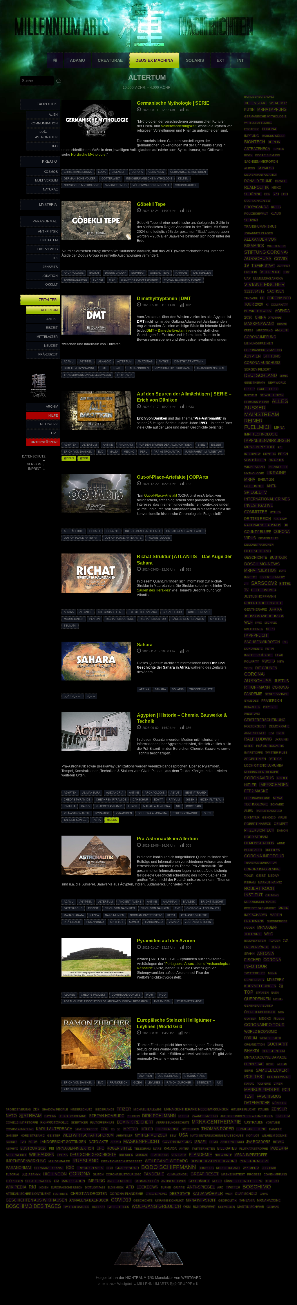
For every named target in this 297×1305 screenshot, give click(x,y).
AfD (130, 1187)
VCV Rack (178, 1155)
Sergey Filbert (257, 369)
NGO (109, 1168)
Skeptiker (79, 1122)
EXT (220, 60)
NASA (275, 992)
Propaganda (256, 207)
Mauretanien (74, 619)
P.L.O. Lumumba (263, 590)
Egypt (117, 368)
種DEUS (69, 458)
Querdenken (257, 999)
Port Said (193, 806)
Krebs (248, 330)
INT (240, 60)
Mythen (275, 512)
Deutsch (272, 1181)
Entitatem (49, 240)
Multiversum (46, 180)
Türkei (98, 279)
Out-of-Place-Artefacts (184, 531)
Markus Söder (273, 135)
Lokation (50, 275)
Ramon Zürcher (178, 1082)
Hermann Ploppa (256, 402)
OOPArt (94, 531)
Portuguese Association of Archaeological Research (106, 1001)
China (260, 317)
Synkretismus (115, 185)
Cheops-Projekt (93, 994)
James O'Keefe (86, 1129)
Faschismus (269, 1097)
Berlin (274, 142)
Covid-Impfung (275, 1174)
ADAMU (77, 60)
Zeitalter (48, 300)
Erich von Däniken (78, 451)
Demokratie (279, 726)
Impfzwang (264, 330)
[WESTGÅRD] (148, 1266)
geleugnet (254, 486)
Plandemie (200, 1154)
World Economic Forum (182, 279)
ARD (220, 1187)
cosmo (282, 324)
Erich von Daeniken (120, 908)
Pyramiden (124, 813)
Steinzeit (204, 1082)
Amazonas (145, 361)
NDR (281, 1012)
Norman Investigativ (146, 915)
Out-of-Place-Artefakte (123, 537)
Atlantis (85, 612)
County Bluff (257, 532)
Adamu (69, 361)
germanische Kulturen (188, 171)
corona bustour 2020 (123, 1174)
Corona (79, 1174)
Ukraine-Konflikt (169, 1200)
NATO (11, 1115)
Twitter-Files (276, 752)
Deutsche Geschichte (93, 1154)
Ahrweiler (124, 1135)
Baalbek (189, 901)
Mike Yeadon (276, 246)
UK (219, 1082)
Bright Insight (212, 901)
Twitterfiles (254, 973)
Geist (261, 875)
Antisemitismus (173, 1181)
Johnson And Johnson (264, 616)
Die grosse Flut (110, 612)
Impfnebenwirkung (26, 1161)
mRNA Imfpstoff (201, 1200)
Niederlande (104, 1109)
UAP (247, 278)
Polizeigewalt (256, 213)
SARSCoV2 (264, 583)
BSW (173, 1135)
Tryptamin (125, 374)
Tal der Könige (75, 819)
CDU (104, 1129)
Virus (282, 817)
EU (262, 298)
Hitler (147, 1129)
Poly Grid (264, 1083)
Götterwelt (111, 178)
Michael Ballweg (147, 1109)
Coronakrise (167, 1129)
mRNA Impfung (272, 109)
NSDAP (273, 875)
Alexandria (114, 792)
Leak (279, 655)
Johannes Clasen (258, 233)
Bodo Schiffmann (168, 1167)
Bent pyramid (195, 792)
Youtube (273, 1122)
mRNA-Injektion (260, 570)
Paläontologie (159, 537)
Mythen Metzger (151, 1135)
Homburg (206, 1168)
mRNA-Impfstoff (259, 447)
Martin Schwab (250, 1206)
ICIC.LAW (280, 518)
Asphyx (12, 1148)
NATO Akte (223, 1155)
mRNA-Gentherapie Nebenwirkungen (196, 1109)
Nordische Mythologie (88, 155)
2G (113, 1129)
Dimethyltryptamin (189, 361)
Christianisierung (78, 171)
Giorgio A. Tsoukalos (202, 908)
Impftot (250, 577)
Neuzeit (51, 345)
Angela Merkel (119, 1181)
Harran (181, 272)
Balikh (94, 272)
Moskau (141, 1155)
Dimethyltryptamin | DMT (164, 298)
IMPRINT (34, 468)
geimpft (281, 823)
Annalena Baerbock (88, 1200)
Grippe (179, 1187)
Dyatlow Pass (95, 1187)
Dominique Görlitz (126, 994)
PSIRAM (250, 882)
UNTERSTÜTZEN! (44, 442)
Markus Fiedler (262, 1089)
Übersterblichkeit (260, 1012)
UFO (54, 146)
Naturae (50, 189)
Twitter (233, 1187)
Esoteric (251, 129)
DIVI (271, 733)
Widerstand (254, 467)
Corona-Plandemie (126, 1193)
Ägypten (85, 361)
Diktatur (252, 817)
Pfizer (124, 1109)
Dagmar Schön (147, 1181)
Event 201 (266, 479)
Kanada (170, 1148)
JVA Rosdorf (258, 1142)
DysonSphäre (194, 1076)
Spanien (262, 992)
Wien (229, 1194)
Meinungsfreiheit (258, 343)
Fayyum (174, 799)
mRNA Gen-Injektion (75, 1148)
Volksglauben (186, 185)
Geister (53, 1135)
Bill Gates (227, 1148)
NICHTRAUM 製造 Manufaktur (149, 1278)
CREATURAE (110, 60)
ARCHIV (52, 406)
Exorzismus (47, 249)
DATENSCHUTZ (34, 456)
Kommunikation (44, 123)
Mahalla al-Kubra (156, 806)
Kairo (85, 806)
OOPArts (112, 531)
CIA (56, 1181)
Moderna (279, 1148)
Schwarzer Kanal (49, 1168)
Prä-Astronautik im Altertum (167, 838)
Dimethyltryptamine (79, 368)
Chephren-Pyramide (111, 799)
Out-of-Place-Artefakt (160, 495)
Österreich (270, 272)
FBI (51, 1148)
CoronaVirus (259, 778)
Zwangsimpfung (205, 1116)
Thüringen (14, 1181)
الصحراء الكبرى (73, 696)
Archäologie (74, 272)
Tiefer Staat (263, 266)
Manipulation (73, 1181)
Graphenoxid (127, 1168)
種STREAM (30, 1115)
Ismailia (69, 806)
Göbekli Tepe (151, 204)
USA (183, 1134)
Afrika (69, 612)
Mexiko (129, 451)
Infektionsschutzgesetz (121, 1161)
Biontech (254, 141)
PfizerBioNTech (259, 830)
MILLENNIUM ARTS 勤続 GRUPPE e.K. (168, 1284)
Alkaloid (104, 361)
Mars (157, 1148)
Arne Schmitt (255, 733)
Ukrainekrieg (278, 467)
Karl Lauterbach (54, 1129)
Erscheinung (156, 1193)
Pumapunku (95, 922)
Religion (133, 1116)
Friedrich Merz (90, 1168)
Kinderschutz (81, 1109)
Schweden (226, 1206)
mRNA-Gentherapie (216, 1121)
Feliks (62, 1155)
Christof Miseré (254, 1161)
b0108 (32, 1142)
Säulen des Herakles (153, 590)
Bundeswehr (204, 1206)
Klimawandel (177, 1174)
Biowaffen (252, 707)
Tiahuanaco (154, 922)
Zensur (279, 1109)
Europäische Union (66, 1187)
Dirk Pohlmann (159, 1115)
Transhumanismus (260, 226)
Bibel (201, 444)
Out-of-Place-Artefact (142, 531)
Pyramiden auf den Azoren (166, 940)
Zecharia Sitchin (198, 922)
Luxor (132, 806)
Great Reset (205, 1174)
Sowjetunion (272, 395)
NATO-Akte (98, 1142)
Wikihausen (41, 1154)
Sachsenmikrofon (262, 642)
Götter (250, 1018)
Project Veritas (18, 1109)
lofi (284, 194)
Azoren (69, 994)
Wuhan (282, 1064)
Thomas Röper (217, 1128)
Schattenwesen (38, 1181)
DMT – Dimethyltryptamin (167, 330)
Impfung (96, 1181)
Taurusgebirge (75, 279)
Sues (207, 813)
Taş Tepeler (202, 272)
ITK (55, 258)
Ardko (116, 1142)
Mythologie (254, 473)
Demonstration (259, 843)
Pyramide (102, 813)
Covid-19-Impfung (20, 1129)
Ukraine (276, 473)
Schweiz (277, 804)
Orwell (281, 181)
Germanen (156, 171)
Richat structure (120, 619)
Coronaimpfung (257, 798)
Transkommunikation (260, 862)
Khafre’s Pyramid (109, 806)
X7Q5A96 (275, 317)
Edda (102, 171)
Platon (94, 619)
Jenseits (50, 266)
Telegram (142, 1148)
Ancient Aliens (130, 901)
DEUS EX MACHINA (154, 60)
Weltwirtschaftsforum (139, 279)
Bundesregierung (259, 96)
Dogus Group (115, 272)
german (273, 1206)
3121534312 (254, 291)
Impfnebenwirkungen (267, 440)
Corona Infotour (264, 856)
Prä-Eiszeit (48, 354)
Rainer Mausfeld (269, 810)
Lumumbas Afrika (268, 278)
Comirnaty (279, 304)
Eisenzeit (119, 171)
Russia (183, 1116)
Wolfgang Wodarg (166, 1161)
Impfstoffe (253, 752)
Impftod (130, 1129)
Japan (264, 1194)
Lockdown (147, 1187)
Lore (282, 570)
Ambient (282, 330)
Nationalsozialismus (262, 525)
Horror (98, 1206)
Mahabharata (74, 915)
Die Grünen (266, 668)
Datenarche (73, 908)
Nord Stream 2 (33, 1135)
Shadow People (55, 1109)
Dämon (282, 830)
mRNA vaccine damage (265, 1057)
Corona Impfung (260, 337)
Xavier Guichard (76, 1089)
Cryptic (269, 453)
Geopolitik (227, 1200)
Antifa (184, 1148)
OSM (187, 1206)
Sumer (134, 922)
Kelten (183, 178)
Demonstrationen (259, 544)
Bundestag (254, 1064)
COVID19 (121, 1199)
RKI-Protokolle (54, 1122)
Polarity (251, 661)
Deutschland (168, 1076)
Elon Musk (116, 1187)
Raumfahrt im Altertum (203, 451)
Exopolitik (47, 104)
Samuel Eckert (272, 1070)
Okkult (51, 284)
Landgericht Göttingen (63, 1142)
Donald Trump (258, 181)
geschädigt (199, 1181)
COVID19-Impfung (177, 1142)
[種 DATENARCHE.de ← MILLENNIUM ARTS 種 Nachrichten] (38, 399)
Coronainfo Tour (264, 1025)
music (217, 1181)
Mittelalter (47, 336)
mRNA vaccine (268, 1200)
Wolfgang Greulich (156, 1206)
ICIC (70, 1167)
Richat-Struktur (153, 619)
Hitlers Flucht (243, 1109)
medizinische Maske (260, 901)
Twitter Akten (203, 1148)
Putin (269, 648)
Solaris (178, 689)
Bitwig (278, 1142)
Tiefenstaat (255, 103)
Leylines (154, 1082)
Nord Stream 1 (228, 1168)
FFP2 (286, 272)
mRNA (249, 479)
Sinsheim (283, 1116)
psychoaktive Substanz (173, 368)
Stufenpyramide (185, 813)
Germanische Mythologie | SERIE (173, 103)
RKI (32, 1187)
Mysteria (48, 205)
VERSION (34, 464)
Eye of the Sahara (143, 612)
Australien (253, 1122)
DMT (104, 368)
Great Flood (172, 612)
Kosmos (51, 171)
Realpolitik (256, 187)
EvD (101, 451)
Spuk (280, 733)
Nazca (94, 915)
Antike (52, 319)
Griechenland (199, 612)
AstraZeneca (257, 149)
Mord (270, 629)
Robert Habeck (257, 823)
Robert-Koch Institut (263, 603)
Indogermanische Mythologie (149, 178)
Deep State (179, 1194)
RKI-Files (272, 850)
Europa (137, 171)
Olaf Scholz (246, 1193)
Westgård (124, 1284)
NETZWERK (49, 424)
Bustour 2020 (33, 1148)
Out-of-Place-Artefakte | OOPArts (172, 477)
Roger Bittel (119, 1148)
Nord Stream (256, 836)
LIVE (54, 433)
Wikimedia (251, 1168)
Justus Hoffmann (260, 596)
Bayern (50, 1116)
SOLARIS (195, 60)
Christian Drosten (88, 1193)
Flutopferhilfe (102, 1122)
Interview (252, 453)
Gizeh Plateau (210, 799)
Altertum (49, 310)
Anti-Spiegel (201, 1187)
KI (267, 304)
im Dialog (266, 168)
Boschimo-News (262, 564)
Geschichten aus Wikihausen (36, 1200)
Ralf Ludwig (258, 739)
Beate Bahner (277, 694)
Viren (278, 1083)
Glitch (98, 1174)
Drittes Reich (257, 519)
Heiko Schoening (72, 1116)
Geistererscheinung (264, 720)
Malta (114, 451)
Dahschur (140, 799)
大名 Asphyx (31, 1174)
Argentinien (255, 759)
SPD (276, 194)
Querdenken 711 (257, 200)
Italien (263, 1109)
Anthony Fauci (232, 1142)
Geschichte (143, 1200)
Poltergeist (255, 726)
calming (272, 895)
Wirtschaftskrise (258, 122)
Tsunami (70, 625)
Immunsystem (255, 940)
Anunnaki (126, 444)
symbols (251, 700)
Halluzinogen (138, 368)
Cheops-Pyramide (77, 799)
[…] (182, 1059)
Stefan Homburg (106, 1116)
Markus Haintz (270, 882)
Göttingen (190, 1129)
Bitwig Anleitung (251, 1129)
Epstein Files (268, 538)
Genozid (269, 817)
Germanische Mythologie (265, 116)
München (279, 1103)
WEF (112, 279)
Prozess (254, 1174)
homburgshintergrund (214, 1161)
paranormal (19, 1168)
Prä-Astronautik (46, 134)
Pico (162, 994)
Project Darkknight (260, 908)
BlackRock (160, 1155)
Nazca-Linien (114, 915)
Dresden (126, 1155)
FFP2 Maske (256, 791)
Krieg (276, 207)
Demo (213, 1142)
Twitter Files (118, 1206)
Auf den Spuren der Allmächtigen (165, 444)
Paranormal (44, 221)
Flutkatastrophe (253, 1148)
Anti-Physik (48, 231)
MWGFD (268, 661)
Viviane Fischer (264, 284)
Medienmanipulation (260, 174)
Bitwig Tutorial (258, 311)
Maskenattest (233, 1174)
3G (118, 1129)
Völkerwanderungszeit (178, 126)
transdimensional (211, 368)
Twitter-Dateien (76, 1206)
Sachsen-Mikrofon (261, 161)
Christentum (273, 1051)
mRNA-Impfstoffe (250, 1155)
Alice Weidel (16, 1155)
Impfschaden (274, 784)
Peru (144, 451)
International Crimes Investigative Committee (267, 505)
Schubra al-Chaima (152, 813)
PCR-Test (254, 1077)
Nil (178, 806)
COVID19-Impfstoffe (22, 1122)
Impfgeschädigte (258, 655)
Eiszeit (52, 327)
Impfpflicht (256, 635)
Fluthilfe (60, 1194)
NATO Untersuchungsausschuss (217, 1135)
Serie (248, 1070)
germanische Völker (80, 178)
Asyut (175, 792)
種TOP (84, 458)
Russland (86, 1160)
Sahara (145, 644)
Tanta (96, 819)
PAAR (149, 994)
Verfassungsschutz (172, 1122)
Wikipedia (16, 1187)
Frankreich (119, 1082)
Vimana (174, 922)
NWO (258, 622)
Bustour (278, 558)
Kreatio (49, 161)
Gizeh (190, 799)
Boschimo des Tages (33, 1206)
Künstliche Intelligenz (243, 1181)
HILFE (53, 415)
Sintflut (216, 619)
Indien (43, 1187)
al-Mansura (91, 792)
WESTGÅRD (191, 1278)
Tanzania (251, 298)
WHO (268, 934)
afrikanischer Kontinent (28, 1193)
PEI (280, 447)
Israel (200, 1142)
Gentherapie (255, 609)
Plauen (274, 940)
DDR (267, 194)
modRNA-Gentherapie (261, 772)
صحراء (91, 696)
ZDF (36, 1109)
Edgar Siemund (267, 155)
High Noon (55, 1174)
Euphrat (137, 272)
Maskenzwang (259, 324)
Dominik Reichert (135, 1122)
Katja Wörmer (208, 1194)
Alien (53, 114)
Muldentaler (59, 1161)
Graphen (276, 460)
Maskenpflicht (141, 1141)
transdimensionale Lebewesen (87, 374)
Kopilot (252, 1135)
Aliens (249, 168)
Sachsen (275, 291)
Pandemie (154, 1174)
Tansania (247, 1200)
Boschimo (256, 1187)
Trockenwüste (201, 689)
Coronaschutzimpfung (263, 350)
